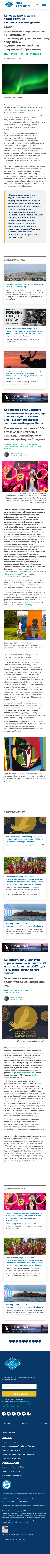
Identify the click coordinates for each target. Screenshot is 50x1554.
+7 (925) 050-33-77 (23, 1501)
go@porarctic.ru (39, 1506)
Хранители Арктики (11, 1471)
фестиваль (8, 537)
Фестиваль (31, 444)
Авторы (25, 1423)
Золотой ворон (11, 993)
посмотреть (9, 576)
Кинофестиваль (23, 990)
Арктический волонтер (12, 1475)
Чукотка (8, 990)
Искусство (36, 446)
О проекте (6, 1423)
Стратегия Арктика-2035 (13, 1467)
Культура (8, 449)
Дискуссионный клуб (11, 1450)
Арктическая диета (10, 1463)
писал (42, 532)
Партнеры (43, 1423)
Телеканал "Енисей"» (14, 574)
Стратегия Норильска (11, 1458)
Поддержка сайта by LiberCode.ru (14, 1539)
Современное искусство (16, 446)
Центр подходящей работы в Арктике (18, 1446)
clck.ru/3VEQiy (25, 604)
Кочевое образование (30, 54)
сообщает (36, 1075)
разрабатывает (17, 110)
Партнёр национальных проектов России (17, 1534)
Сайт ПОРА (7, 1438)
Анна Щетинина (17, 453)
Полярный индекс (10, 1442)
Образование (10, 54)
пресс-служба (30, 569)
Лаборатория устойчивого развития (18, 1454)
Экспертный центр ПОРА (17, 1511)
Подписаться (19, 1393)
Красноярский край (13, 444)
